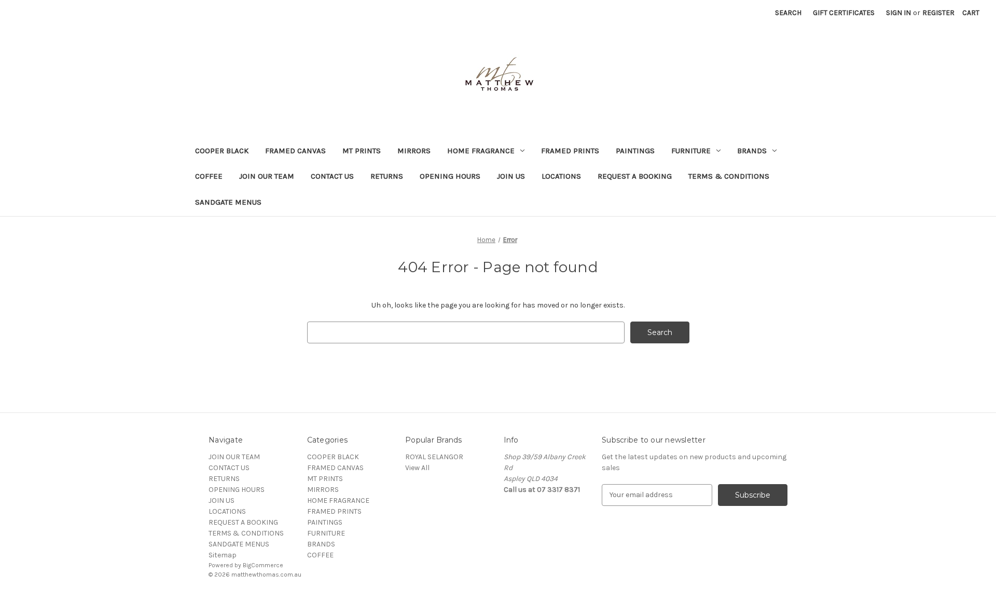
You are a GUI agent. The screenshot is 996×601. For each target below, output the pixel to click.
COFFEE (209, 176)
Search (788, 12)
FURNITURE (691, 150)
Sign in (898, 12)
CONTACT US (332, 176)
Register (938, 12)
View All (417, 467)
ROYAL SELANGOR (434, 456)
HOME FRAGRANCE (481, 150)
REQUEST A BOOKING (635, 176)
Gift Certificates (844, 12)
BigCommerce (263, 565)
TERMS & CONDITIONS (728, 176)
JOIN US (511, 176)
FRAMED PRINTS (570, 150)
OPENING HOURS (450, 176)
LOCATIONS (561, 176)
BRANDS (752, 150)
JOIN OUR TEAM (266, 176)
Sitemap (223, 555)
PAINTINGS (635, 150)
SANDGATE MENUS (228, 202)
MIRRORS (414, 150)
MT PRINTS (361, 150)
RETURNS (386, 176)
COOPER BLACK (221, 150)
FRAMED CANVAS (295, 150)
